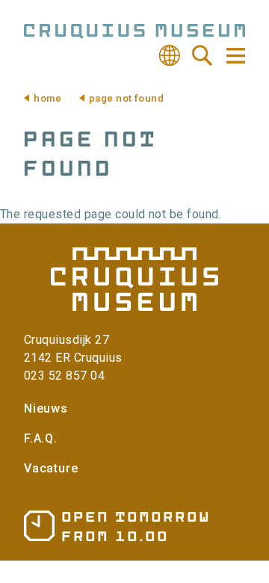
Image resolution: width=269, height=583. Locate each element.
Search (202, 55)
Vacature (51, 468)
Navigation (234, 56)
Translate (169, 55)
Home (47, 98)
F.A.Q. (41, 438)
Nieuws (46, 408)
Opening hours (116, 525)
